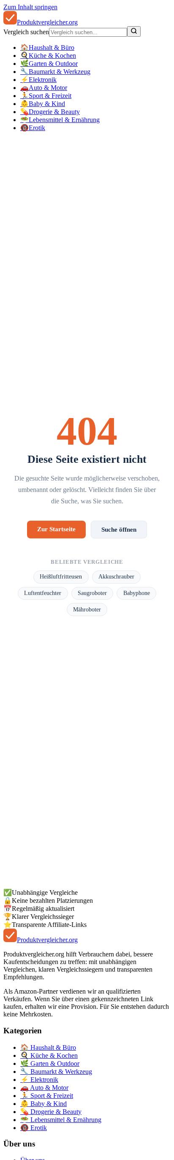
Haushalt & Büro (47, 47)
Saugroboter (92, 593)
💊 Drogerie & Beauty (51, 1111)
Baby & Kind (42, 103)
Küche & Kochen (48, 55)
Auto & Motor (43, 87)
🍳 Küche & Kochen (49, 1055)
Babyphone (136, 593)
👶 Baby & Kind (43, 1103)
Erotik (32, 127)
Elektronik (38, 79)
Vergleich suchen (26, 31)
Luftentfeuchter (42, 593)
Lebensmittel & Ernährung (60, 119)
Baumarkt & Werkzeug (55, 71)
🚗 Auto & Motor (44, 1087)
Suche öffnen (118, 529)
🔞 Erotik (33, 1127)
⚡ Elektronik (39, 1079)
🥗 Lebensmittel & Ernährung (60, 1119)
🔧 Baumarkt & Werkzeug (56, 1071)
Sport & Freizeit (45, 95)
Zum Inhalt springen (30, 7)
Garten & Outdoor (49, 63)
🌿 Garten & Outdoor (49, 1063)
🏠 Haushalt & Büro (48, 1047)
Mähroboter (87, 609)
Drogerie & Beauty (50, 111)
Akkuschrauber (116, 576)
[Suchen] (134, 31)
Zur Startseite (56, 528)
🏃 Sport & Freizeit (46, 1095)
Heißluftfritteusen (61, 576)
